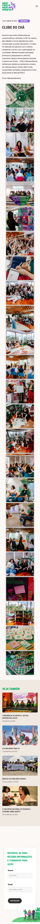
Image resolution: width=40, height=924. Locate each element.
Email (10, 884)
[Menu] (37, 6)
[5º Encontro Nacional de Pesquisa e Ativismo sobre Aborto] (20, 796)
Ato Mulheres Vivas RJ (11, 748)
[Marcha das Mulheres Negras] (20, 766)
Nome (10, 870)
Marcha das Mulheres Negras (14, 779)
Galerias (24, 21)
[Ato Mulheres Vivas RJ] (20, 735)
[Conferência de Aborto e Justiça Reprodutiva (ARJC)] (20, 702)
